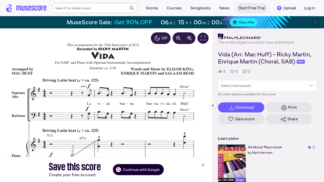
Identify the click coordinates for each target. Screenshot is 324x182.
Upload (289, 8)
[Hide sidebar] (213, 105)
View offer (246, 22)
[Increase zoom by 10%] (189, 38)
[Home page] (26, 8)
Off (164, 38)
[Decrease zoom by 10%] (178, 38)
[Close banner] (315, 22)
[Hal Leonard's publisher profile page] (256, 36)
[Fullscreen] (203, 38)
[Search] (131, 8)
